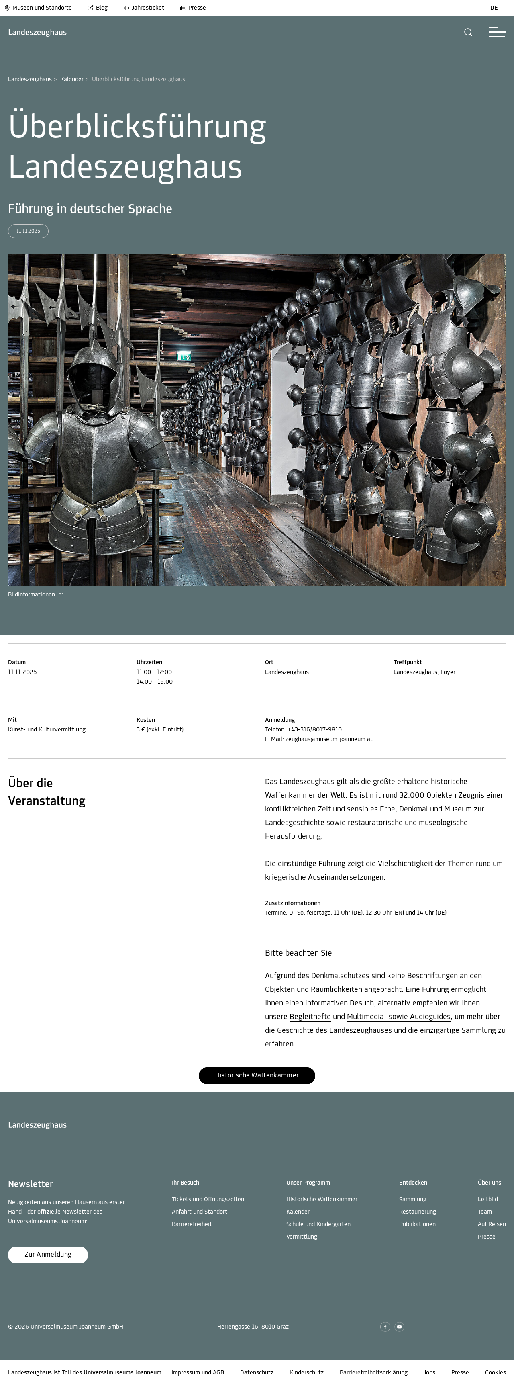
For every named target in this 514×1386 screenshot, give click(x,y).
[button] (468, 32)
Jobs (429, 1373)
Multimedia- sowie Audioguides (399, 1017)
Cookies (495, 1373)
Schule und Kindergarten (318, 1224)
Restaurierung (417, 1212)
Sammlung (412, 1199)
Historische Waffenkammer (321, 1199)
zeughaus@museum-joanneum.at (329, 739)
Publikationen (417, 1224)
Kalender (72, 79)
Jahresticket (148, 8)
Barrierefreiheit (192, 1224)
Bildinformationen (32, 595)
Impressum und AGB (197, 1373)
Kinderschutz (307, 1373)
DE (494, 8)
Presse (197, 8)
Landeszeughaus (30, 79)
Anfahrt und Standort (199, 1212)
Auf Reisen (492, 1224)
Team (485, 1212)
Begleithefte (310, 1017)
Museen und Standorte (42, 8)
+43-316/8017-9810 (315, 730)
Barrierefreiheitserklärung (374, 1373)
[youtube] (399, 1327)
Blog (102, 8)
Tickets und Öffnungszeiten (208, 1199)
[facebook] (385, 1327)
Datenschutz (256, 1373)
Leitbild (488, 1199)
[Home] (37, 32)
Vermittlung (301, 1237)
